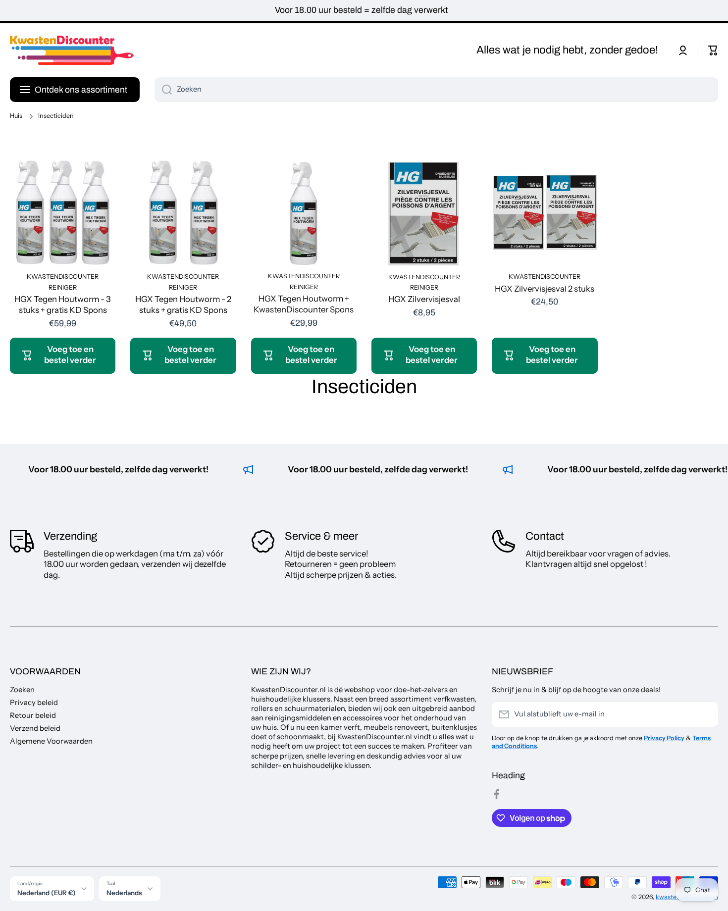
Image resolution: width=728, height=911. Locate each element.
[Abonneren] (705, 714)
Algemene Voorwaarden (51, 741)
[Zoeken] (163, 89)
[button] (713, 50)
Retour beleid (33, 715)
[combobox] (436, 89)
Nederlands (124, 893)
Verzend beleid (35, 728)
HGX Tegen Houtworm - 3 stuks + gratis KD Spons (62, 304)
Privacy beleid (34, 702)
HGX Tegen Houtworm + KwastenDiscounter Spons (304, 304)
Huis (16, 115)
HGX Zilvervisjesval (424, 299)
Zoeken (22, 689)
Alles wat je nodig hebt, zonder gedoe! (567, 50)
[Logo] (72, 50)
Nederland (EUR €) (46, 893)
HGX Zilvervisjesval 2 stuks (544, 289)
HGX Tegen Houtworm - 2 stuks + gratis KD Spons (183, 304)
